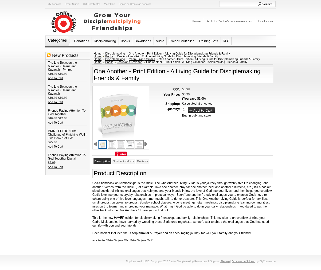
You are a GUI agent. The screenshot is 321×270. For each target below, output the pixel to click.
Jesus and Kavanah (129, 62)
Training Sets (208, 41)
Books (125, 41)
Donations (81, 41)
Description (102, 161)
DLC (226, 41)
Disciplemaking (105, 41)
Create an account (140, 4)
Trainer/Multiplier (181, 41)
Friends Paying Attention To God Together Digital (67, 156)
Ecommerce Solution (243, 261)
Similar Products (123, 161)
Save (123, 154)
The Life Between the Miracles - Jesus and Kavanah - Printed (62, 66)
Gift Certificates (92, 4)
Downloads (143, 41)
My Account (54, 4)
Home (98, 53)
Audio (160, 41)
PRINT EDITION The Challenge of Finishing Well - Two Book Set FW (67, 134)
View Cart (109, 4)
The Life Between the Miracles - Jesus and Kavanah (62, 90)
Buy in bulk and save (196, 115)
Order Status (72, 4)
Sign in (122, 4)
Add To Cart (55, 78)
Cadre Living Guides (142, 59)
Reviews (142, 161)
